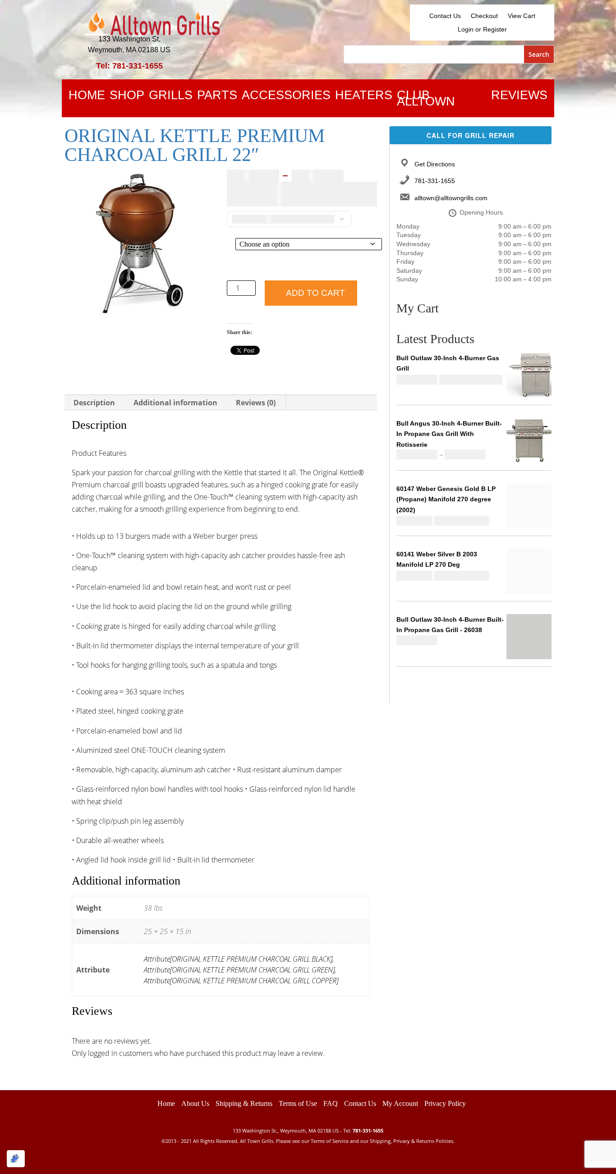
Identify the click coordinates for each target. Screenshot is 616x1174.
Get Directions (434, 164)
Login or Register (482, 29)
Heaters (363, 97)
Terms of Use (298, 1103)
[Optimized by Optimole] (16, 1158)
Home (87, 97)
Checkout (484, 16)
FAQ (330, 1103)
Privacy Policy (445, 1103)
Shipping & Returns (244, 1103)
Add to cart (315, 293)
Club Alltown (426, 100)
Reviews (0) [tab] (256, 403)
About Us (195, 1103)
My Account (400, 1103)
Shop (127, 97)
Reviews (519, 97)
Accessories (286, 97)
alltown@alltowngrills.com (450, 198)
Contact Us (445, 16)
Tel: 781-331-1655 (129, 65)
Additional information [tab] (175, 403)
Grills (171, 97)
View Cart (521, 16)
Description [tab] (94, 403)
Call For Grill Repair (471, 135)
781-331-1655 (434, 180)
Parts (217, 97)
